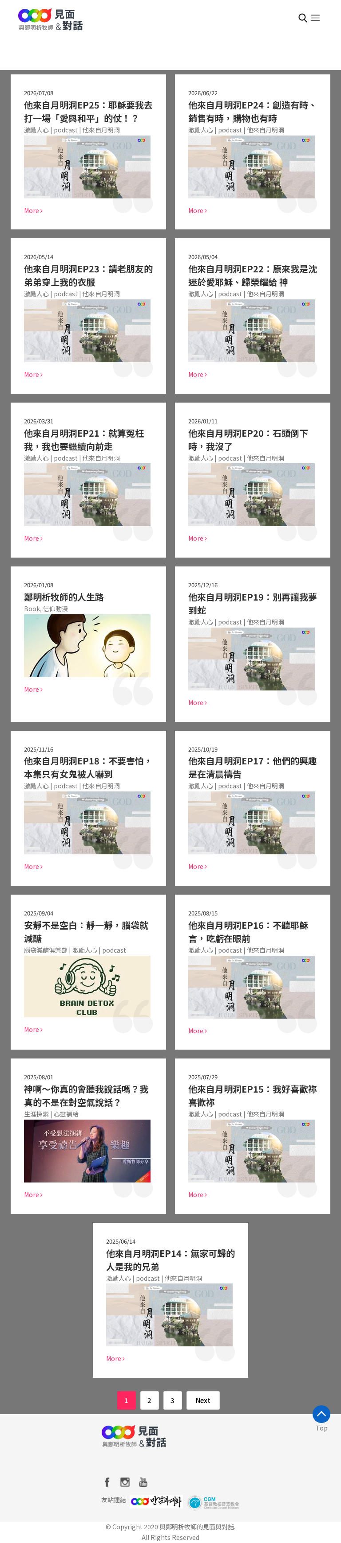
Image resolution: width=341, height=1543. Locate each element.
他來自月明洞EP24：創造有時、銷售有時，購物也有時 (252, 111)
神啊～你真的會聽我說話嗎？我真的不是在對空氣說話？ (86, 1095)
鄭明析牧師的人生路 (64, 596)
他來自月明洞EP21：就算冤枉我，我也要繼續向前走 (84, 439)
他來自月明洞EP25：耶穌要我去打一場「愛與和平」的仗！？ (88, 111)
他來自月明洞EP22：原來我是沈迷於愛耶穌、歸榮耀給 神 (252, 275)
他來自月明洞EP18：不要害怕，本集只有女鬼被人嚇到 (88, 767)
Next (203, 1400)
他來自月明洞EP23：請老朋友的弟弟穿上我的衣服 (88, 275)
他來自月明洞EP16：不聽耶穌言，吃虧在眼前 (248, 932)
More (32, 210)
